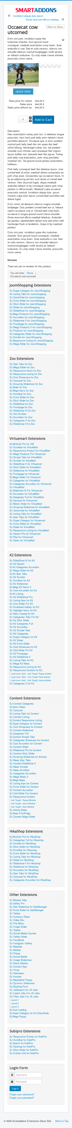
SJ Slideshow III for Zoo (22, 410)
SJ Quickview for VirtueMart (25, 510)
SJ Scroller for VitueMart (23, 460)
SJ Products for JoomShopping (26, 330)
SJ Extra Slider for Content (24, 786)
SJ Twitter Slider (18, 936)
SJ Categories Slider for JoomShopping (31, 334)
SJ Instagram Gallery (21, 943)
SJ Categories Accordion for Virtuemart (31, 484)
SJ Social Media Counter (23, 933)
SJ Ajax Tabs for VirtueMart (24, 517)
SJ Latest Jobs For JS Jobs (25, 993)
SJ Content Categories (22, 703)
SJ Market (15, 950)
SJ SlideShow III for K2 (22, 560)
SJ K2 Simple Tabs (20, 630)
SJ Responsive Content (22, 796)
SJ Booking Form (19, 986)
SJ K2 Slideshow (19, 583)
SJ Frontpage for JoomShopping (27, 324)
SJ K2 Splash (17, 563)
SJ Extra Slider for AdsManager (27, 910)
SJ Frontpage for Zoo (21, 407)
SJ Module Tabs (18, 900)
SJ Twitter (15, 913)
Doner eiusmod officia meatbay (42, 19)
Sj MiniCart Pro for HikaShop (25, 836)
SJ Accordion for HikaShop (24, 870)
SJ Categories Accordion (23, 773)
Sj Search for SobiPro (21, 1043)
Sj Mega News (17, 780)
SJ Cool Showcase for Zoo (24, 377)
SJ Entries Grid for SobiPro (24, 1053)
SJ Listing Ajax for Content (24, 783)
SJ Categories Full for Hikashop (27, 840)
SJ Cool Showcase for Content (26, 727)
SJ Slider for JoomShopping (25, 307)
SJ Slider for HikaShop (22, 860)
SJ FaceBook (17, 940)
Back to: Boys (55, 26)
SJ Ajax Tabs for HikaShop (24, 873)
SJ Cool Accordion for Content (26, 743)
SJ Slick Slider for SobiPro (24, 1050)
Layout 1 (15, 999)
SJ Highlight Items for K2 (23, 610)
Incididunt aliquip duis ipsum (28, 16)
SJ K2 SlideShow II (20, 657)
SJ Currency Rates (20, 916)
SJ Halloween (17, 973)
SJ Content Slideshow (21, 730)
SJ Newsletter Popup (21, 980)
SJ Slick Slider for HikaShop (25, 846)
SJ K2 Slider (16, 640)
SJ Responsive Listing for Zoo (26, 374)
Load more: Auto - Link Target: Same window (31, 680)
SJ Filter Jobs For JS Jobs (24, 996)
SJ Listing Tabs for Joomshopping (28, 294)
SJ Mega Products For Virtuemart (28, 454)
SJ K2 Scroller (17, 577)
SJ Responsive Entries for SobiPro (28, 1036)
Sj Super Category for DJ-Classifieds (29, 1013)
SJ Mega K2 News (20, 663)
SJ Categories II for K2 (22, 683)
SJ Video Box (17, 920)
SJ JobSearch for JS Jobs (24, 990)
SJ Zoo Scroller (18, 414)
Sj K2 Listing (16, 593)
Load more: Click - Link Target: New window (30, 676)
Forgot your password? (22, 1097)
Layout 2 (15, 1003)
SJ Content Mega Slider (22, 816)
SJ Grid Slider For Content (24, 793)
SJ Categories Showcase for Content (29, 740)
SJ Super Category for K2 (23, 637)
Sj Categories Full (19, 733)
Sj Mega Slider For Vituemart (25, 477)
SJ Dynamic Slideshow (22, 983)
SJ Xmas (15, 970)
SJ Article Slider (18, 810)
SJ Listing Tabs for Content (24, 713)
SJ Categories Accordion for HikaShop (30, 880)
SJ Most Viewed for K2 (22, 613)
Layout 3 (15, 1006)
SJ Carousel (16, 710)
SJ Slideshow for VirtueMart (25, 470)
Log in (15, 1088)
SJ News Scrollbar (19, 770)
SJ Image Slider (18, 926)
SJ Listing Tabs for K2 (21, 660)
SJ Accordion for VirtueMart (24, 493)
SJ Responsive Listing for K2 (25, 667)
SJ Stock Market (19, 963)
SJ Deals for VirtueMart (22, 540)
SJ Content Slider (19, 746)
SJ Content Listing (19, 717)
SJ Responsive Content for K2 (26, 670)
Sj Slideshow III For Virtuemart (26, 490)
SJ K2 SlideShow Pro (21, 597)
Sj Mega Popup (18, 1016)
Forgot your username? (22, 1094)
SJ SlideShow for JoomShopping (27, 310)
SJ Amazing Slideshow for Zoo (26, 384)
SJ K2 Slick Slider (19, 620)
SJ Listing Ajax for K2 (21, 600)
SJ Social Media (18, 956)
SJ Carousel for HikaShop (23, 876)
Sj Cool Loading (18, 1009)
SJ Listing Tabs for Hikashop (25, 856)
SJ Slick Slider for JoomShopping (28, 304)
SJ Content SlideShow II (23, 763)
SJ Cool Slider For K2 (21, 603)
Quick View (23, 91)
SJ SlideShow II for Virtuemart (26, 464)
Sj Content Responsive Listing (26, 720)
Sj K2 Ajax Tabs (18, 573)
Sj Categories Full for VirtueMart (27, 497)
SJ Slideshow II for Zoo (22, 423)
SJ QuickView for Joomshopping (27, 297)
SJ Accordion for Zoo (21, 417)
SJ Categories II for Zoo (22, 420)
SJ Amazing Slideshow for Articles (28, 756)
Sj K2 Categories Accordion (24, 567)
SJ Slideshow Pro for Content (25, 750)
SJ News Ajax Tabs (20, 760)
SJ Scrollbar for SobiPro (22, 1040)
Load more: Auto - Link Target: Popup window (31, 673)
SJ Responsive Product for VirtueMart (30, 450)
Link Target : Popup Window (23, 800)
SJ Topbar (15, 930)
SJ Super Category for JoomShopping (30, 290)
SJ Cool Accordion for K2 (23, 590)
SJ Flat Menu (17, 923)
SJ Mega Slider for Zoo (22, 367)
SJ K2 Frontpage (19, 653)
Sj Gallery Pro (17, 903)
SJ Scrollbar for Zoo (20, 394)
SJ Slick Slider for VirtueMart (25, 467)
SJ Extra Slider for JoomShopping (28, 300)
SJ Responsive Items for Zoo (25, 370)
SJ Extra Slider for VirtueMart (25, 523)
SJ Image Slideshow (21, 960)
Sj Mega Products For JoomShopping (30, 314)
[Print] (62, 39)
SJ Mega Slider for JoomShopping (28, 344)
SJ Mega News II (19, 776)
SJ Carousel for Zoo (20, 380)
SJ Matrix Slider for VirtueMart (26, 503)
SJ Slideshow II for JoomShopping (28, 320)
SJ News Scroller (19, 766)
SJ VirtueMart (17, 487)
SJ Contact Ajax (18, 966)
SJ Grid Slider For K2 (21, 650)
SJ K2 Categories (19, 633)
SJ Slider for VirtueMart (22, 527)
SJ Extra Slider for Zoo (22, 397)
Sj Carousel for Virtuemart (23, 500)
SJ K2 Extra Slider (20, 643)
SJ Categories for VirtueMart (25, 480)
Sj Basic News (17, 707)
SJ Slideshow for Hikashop (24, 866)
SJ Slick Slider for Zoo (22, 400)
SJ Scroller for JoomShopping (26, 337)
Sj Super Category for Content (26, 723)
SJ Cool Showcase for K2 (23, 647)
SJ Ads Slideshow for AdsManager (28, 906)
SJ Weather (16, 946)
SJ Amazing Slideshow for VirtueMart (30, 507)
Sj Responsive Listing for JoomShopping (31, 340)
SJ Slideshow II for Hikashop (25, 863)
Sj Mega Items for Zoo (22, 390)
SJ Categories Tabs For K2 (24, 617)
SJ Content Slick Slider (22, 753)
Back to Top (61, 1121)
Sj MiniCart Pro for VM (22, 444)
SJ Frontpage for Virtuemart (24, 474)
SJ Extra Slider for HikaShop (25, 853)
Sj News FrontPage (20, 813)
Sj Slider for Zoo (18, 387)
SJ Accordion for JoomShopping (27, 317)
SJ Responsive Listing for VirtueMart (29, 530)
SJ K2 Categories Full (21, 623)
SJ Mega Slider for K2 (21, 570)
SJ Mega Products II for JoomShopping (31, 327)
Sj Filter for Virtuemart (21, 537)
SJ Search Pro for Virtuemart (25, 533)
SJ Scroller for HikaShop (23, 843)
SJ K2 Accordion (19, 627)
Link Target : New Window (22, 806)
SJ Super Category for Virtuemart (27, 520)
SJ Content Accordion (21, 790)
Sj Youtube (15, 976)
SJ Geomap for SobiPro (22, 1046)
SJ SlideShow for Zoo (21, 404)
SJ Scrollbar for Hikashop (23, 850)
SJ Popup (15, 953)
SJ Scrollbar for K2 (20, 580)
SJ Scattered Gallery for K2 (24, 607)
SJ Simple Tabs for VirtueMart (26, 457)
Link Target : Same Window (23, 803)
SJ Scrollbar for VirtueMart (24, 447)
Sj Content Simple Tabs (22, 737)
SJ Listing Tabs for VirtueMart (26, 513)
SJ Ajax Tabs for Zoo (21, 364)
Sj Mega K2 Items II (20, 587)
